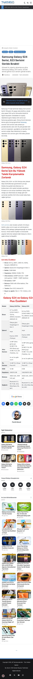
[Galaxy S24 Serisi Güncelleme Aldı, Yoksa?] (8, 458)
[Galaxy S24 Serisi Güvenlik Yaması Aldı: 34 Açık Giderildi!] (8, 439)
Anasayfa (5, 48)
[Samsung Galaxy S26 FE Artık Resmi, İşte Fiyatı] (9, 630)
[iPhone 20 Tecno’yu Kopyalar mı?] (24, 523)
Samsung (23, 122)
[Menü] (31, 3)
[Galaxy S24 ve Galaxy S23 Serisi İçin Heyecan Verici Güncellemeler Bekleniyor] (24, 458)
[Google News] (16, 397)
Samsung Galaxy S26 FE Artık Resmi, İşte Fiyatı (8, 637)
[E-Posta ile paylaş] (24, 404)
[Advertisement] (16, 26)
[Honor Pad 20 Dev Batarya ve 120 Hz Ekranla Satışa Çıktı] (24, 540)
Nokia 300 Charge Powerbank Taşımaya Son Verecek (23, 620)
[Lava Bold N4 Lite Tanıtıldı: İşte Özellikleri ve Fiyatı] (9, 523)
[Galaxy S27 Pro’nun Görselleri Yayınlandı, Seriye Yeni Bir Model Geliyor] (24, 558)
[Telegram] (20, 404)
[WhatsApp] (16, 404)
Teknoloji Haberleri (20, 52)
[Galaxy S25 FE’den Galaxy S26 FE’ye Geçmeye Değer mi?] (9, 613)
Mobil (10, 48)
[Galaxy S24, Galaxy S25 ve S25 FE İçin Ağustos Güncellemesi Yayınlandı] (9, 558)
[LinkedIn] (12, 404)
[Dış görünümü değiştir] (25, 3)
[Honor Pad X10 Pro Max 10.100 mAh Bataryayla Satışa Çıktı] (24, 506)
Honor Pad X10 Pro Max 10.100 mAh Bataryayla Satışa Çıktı (23, 513)
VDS (12, 668)
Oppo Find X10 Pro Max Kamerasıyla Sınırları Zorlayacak (24, 584)
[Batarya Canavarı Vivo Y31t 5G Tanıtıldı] (9, 506)
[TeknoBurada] (8, 2)
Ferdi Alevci (7, 75)
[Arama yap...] (28, 3)
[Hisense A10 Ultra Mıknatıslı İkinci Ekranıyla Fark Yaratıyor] (24, 594)
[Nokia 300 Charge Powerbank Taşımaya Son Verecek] (24, 613)
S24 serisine (5, 225)
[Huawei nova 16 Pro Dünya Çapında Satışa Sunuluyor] (9, 577)
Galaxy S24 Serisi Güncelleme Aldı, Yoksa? (6, 465)
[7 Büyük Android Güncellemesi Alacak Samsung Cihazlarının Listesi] (24, 439)
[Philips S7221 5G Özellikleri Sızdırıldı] (9, 540)
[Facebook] (3, 404)
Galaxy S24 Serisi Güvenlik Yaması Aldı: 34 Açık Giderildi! (7, 446)
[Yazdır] (28, 404)
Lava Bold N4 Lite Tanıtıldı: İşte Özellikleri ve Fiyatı (9, 530)
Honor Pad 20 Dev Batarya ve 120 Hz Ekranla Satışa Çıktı (23, 548)
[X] (7, 404)
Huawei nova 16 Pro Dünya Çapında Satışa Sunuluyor (8, 584)
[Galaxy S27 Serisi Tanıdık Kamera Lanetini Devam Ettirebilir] (9, 594)
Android (15, 48)
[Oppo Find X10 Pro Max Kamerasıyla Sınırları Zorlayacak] (24, 577)
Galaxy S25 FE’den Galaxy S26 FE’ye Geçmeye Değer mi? (8, 620)
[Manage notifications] (3, 675)
